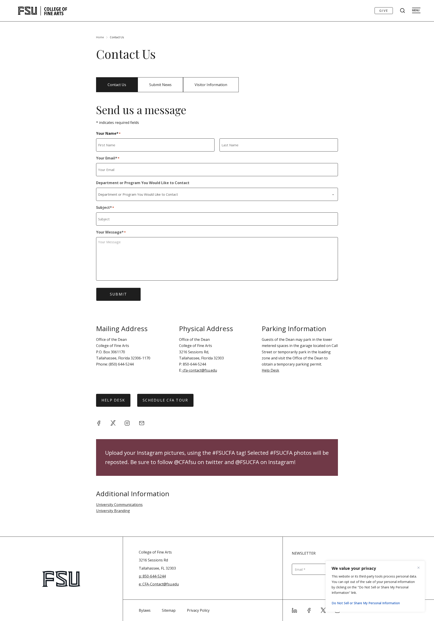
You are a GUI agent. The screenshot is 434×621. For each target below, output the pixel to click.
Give (383, 10)
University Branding (113, 510)
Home (100, 37)
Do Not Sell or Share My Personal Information (366, 603)
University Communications (119, 504)
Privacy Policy (198, 610)
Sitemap (169, 610)
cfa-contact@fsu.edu (199, 370)
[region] (375, 586)
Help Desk (270, 370)
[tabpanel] (217, 320)
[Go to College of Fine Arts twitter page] (323, 610)
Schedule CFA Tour (165, 400)
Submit (118, 294)
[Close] (420, 567)
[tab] (117, 84)
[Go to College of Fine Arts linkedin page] (294, 610)
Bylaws (145, 610)
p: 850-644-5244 (152, 576)
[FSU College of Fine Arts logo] (43, 11)
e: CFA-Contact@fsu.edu (159, 584)
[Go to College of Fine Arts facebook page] (309, 610)
